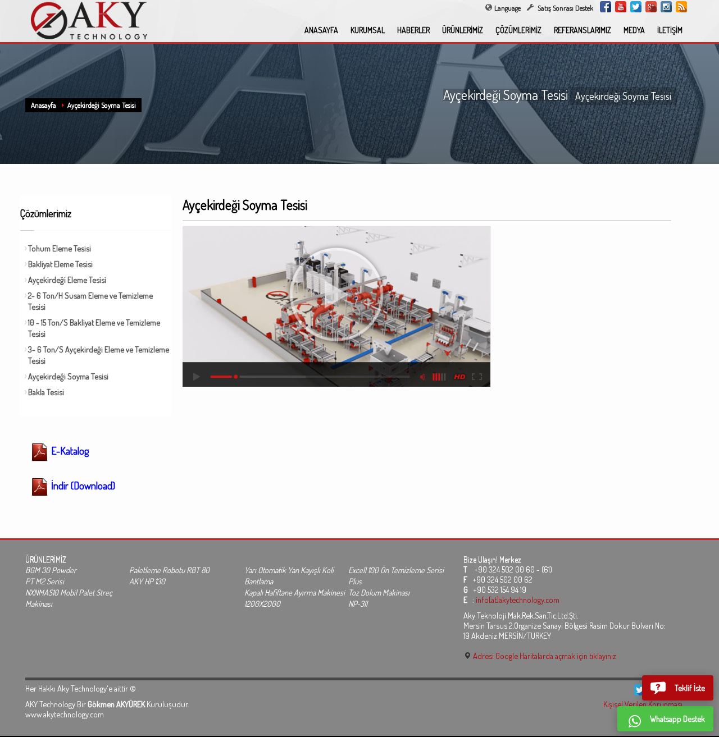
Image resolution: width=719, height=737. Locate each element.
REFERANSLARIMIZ (582, 30)
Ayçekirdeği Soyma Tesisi (101, 104)
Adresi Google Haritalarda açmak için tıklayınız (543, 656)
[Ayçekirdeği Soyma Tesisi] (336, 306)
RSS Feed (681, 6)
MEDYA (634, 30)
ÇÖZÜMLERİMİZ (518, 30)
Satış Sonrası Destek (564, 7)
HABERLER (413, 30)
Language (507, 7)
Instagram (666, 6)
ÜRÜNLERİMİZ (462, 30)
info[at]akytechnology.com (517, 599)
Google (651, 6)
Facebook (605, 6)
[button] (678, 687)
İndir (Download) (82, 485)
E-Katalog (69, 451)
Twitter (635, 6)
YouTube (620, 6)
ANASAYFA (321, 30)
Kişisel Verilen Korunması (642, 704)
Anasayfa (43, 104)
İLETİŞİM (669, 30)
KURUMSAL (368, 30)
